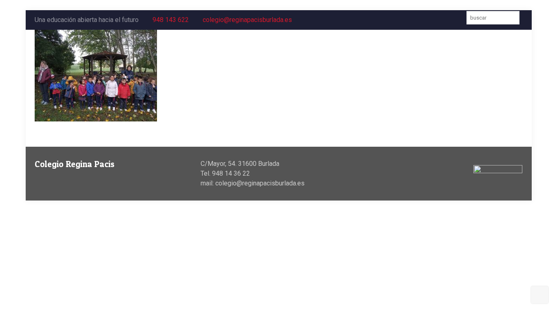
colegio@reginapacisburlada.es (247, 20)
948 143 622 (171, 20)
